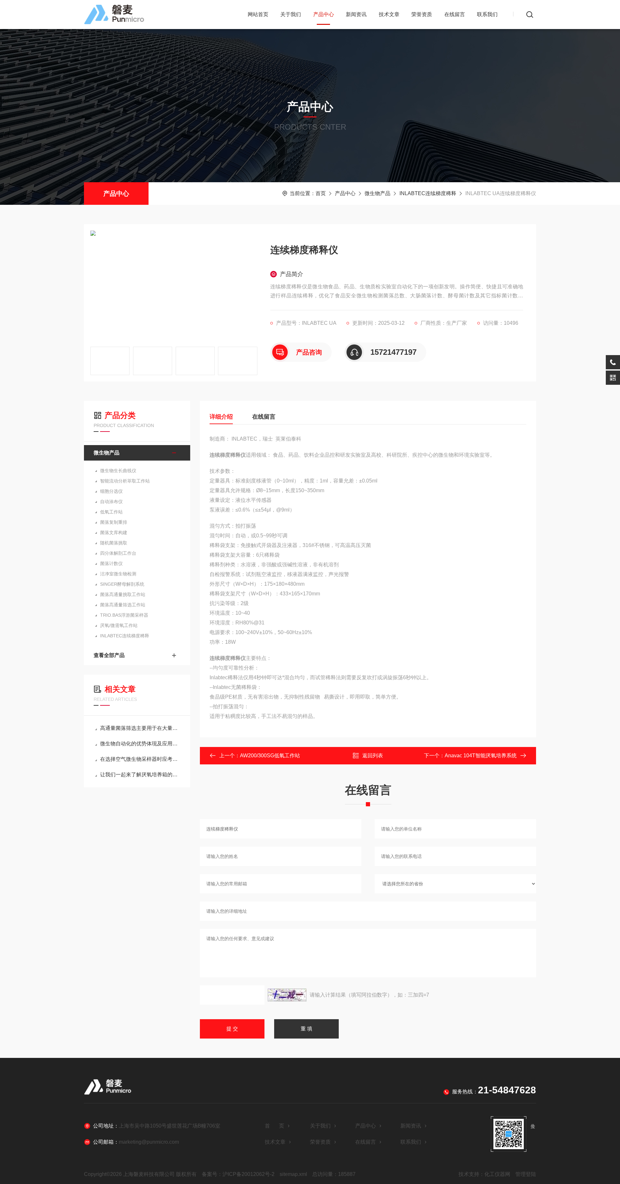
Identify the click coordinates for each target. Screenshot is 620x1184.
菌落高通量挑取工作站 (122, 594)
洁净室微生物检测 (118, 573)
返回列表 (372, 755)
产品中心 (323, 14)
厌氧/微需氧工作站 (119, 625)
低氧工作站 (111, 511)
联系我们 (487, 14)
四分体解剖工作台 (118, 553)
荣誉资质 (421, 14)
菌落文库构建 (113, 532)
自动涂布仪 (111, 501)
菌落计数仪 (111, 563)
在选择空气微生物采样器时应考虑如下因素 (140, 759)
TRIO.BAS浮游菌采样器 (124, 615)
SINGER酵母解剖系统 (122, 584)
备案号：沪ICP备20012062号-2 (238, 1174)
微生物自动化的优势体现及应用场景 (140, 743)
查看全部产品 (109, 655)
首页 (320, 193)
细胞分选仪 (111, 491)
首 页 (274, 1126)
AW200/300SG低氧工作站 (270, 755)
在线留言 (454, 14)
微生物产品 (377, 193)
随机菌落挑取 (113, 542)
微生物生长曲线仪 (118, 470)
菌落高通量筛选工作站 (122, 604)
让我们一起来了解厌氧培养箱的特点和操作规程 (140, 774)
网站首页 (258, 14)
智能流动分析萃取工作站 (125, 480)
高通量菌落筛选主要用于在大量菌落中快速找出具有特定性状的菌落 (140, 728)
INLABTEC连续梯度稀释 (427, 193)
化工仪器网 (497, 1174)
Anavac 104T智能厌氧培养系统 (481, 755)
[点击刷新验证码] (287, 995)
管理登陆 (525, 1174)
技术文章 (389, 14)
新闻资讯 (356, 14)
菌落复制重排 (113, 522)
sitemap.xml (293, 1174)
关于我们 (290, 14)
